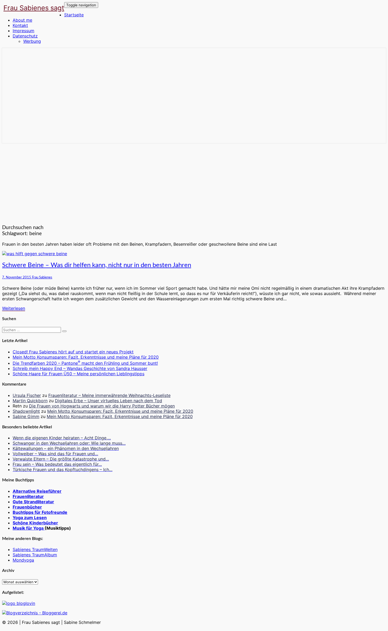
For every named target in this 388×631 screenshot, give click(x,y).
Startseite (74, 14)
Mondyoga (23, 560)
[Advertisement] (194, 183)
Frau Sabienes (42, 277)
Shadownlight (26, 411)
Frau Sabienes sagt (33, 8)
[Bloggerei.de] (34, 612)
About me (22, 20)
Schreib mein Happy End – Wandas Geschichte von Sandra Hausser (80, 368)
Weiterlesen (13, 308)
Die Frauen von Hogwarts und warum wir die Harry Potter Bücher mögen (102, 406)
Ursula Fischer (27, 395)
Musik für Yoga (29, 528)
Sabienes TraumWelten (35, 549)
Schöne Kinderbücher (35, 522)
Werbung (32, 41)
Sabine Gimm (26, 416)
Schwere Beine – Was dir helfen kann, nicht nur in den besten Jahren (96, 265)
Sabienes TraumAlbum (35, 554)
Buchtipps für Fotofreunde (40, 512)
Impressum (23, 30)
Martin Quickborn (30, 400)
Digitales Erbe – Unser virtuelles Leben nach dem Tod (108, 400)
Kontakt (20, 25)
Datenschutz (25, 36)
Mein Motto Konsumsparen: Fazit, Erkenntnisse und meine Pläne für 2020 (86, 357)
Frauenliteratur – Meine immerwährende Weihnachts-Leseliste (109, 395)
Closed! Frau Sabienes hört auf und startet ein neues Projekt (73, 351)
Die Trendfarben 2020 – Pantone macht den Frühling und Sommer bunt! (85, 363)
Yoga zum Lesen (30, 517)
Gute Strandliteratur (33, 501)
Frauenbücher (27, 507)
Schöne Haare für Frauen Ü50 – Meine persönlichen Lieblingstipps (78, 373)
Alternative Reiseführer (37, 491)
